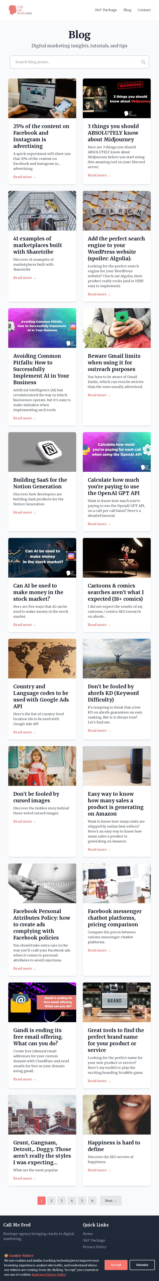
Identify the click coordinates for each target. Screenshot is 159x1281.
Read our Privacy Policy (49, 1274)
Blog (127, 10)
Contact (144, 10)
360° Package (106, 10)
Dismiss (142, 1265)
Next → (111, 1201)
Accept (116, 1265)
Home (88, 1234)
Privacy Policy (94, 1247)
